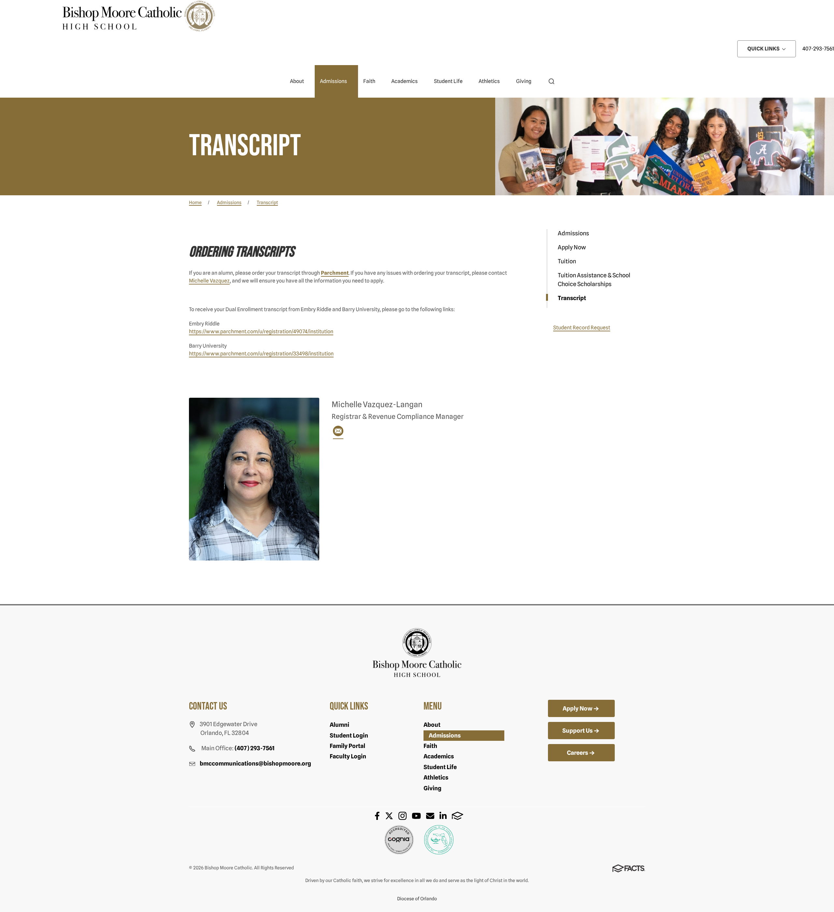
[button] (551, 81)
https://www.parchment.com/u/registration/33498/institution (261, 354)
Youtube (416, 816)
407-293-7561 (818, 49)
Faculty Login (348, 756)
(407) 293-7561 (255, 748)
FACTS (457, 816)
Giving (523, 81)
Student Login (349, 735)
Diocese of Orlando (417, 898)
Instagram (402, 816)
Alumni (339, 724)
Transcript (572, 298)
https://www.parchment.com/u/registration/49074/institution (261, 331)
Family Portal (347, 745)
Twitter (389, 816)
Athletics (489, 81)
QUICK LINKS (764, 49)
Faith (369, 81)
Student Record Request (581, 328)
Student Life (448, 81)
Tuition (567, 261)
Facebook (377, 816)
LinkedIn (443, 816)
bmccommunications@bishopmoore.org (255, 763)
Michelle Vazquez (209, 281)
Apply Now (572, 247)
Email (430, 816)
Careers (577, 752)
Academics (404, 81)
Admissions (333, 81)
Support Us (577, 730)
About (297, 81)
